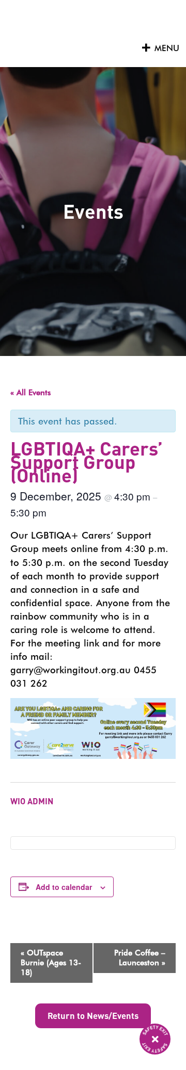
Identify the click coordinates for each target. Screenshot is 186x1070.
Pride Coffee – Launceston (139, 957)
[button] (166, 48)
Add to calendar (64, 887)
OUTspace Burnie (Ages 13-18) (51, 962)
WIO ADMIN (31, 801)
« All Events (30, 392)
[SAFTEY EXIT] (155, 1039)
